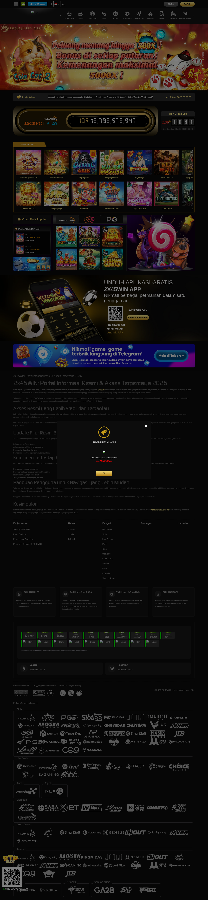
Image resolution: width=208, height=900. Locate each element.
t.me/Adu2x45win (104, 461)
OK (104, 473)
